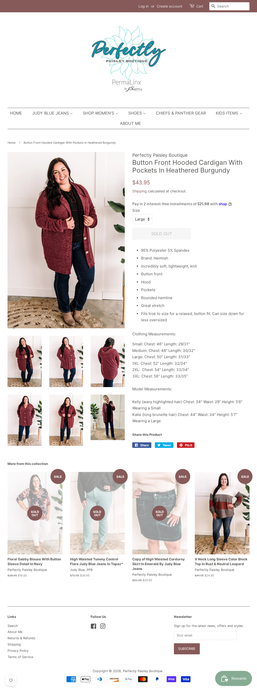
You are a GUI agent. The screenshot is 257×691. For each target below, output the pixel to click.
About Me (130, 123)
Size (136, 210)
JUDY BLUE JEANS (51, 113)
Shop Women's (99, 113)
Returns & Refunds (21, 638)
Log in (144, 6)
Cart (199, 6)
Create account (169, 6)
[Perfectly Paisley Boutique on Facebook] (93, 627)
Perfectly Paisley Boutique (143, 671)
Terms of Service (20, 657)
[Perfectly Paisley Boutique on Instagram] (102, 627)
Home (16, 113)
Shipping (139, 191)
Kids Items (227, 113)
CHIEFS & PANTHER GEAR (181, 113)
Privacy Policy (18, 651)
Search (13, 626)
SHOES (135, 113)
